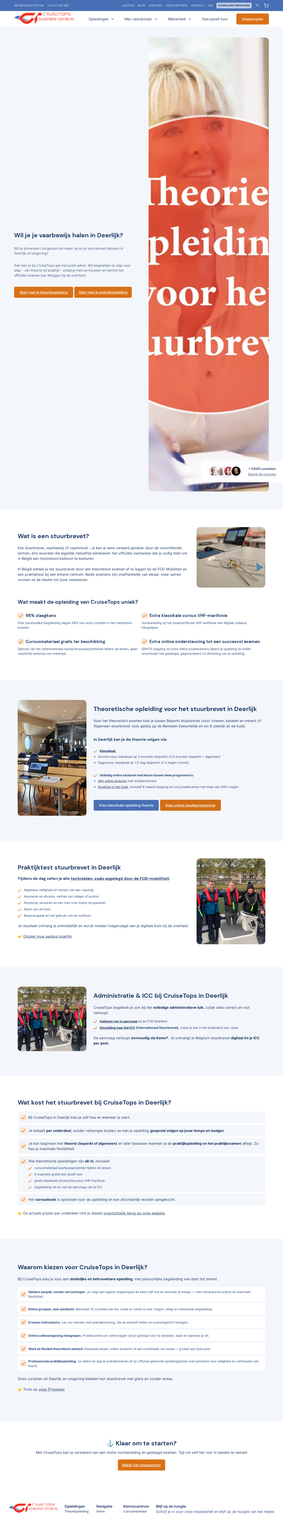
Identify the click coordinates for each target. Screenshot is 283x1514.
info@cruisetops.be (29, 5)
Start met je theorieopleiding (44, 292)
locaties (128, 5)
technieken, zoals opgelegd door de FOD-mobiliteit (120, 878)
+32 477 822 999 (58, 5)
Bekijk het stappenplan (141, 1465)
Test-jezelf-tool (215, 19)
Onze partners (177, 5)
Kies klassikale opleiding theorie (126, 805)
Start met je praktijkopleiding (103, 292)
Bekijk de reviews (262, 474)
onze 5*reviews (51, 1389)
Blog (141, 5)
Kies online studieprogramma (190, 805)
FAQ (210, 5)
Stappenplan (252, 19)
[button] (100, 19)
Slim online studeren (112, 781)
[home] (47, 19)
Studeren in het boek (113, 787)
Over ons (155, 5)
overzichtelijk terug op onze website (134, 1213)
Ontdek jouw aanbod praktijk (47, 936)
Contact (197, 5)
